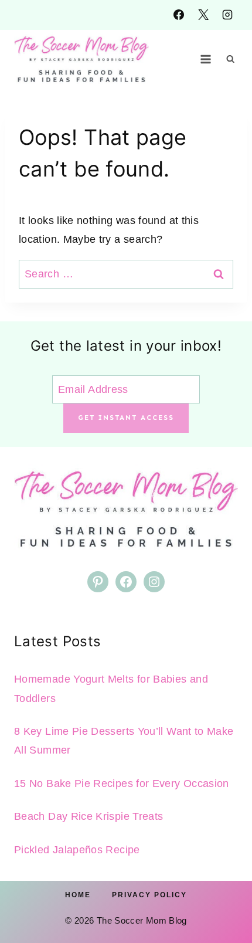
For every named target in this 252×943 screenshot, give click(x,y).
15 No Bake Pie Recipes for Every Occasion (121, 783)
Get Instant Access (126, 417)
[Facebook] (178, 14)
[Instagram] (227, 14)
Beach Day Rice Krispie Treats (88, 816)
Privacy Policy (149, 895)
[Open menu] (206, 59)
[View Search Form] (230, 59)
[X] (203, 14)
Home (78, 895)
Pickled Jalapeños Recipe (77, 850)
